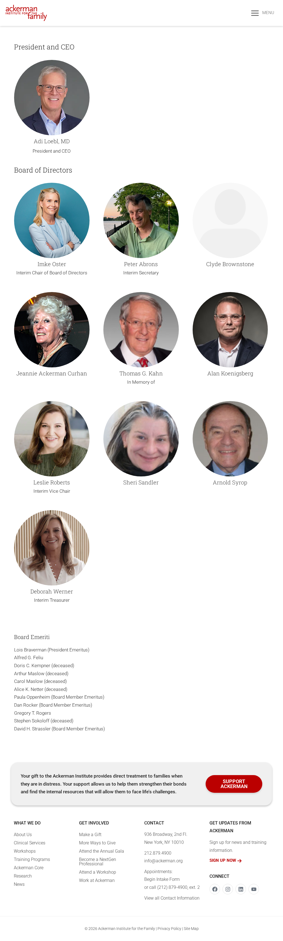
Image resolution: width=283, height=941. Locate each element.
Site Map (191, 928)
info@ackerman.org (163, 860)
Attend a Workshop (97, 872)
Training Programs (32, 859)
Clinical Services (29, 842)
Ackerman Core (28, 867)
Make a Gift (90, 834)
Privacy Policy (169, 928)
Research (23, 876)
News (19, 884)
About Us (23, 834)
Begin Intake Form (162, 879)
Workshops (25, 851)
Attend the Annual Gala (101, 851)
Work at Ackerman (97, 880)
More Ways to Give (97, 842)
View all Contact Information (172, 898)
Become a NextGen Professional (97, 861)
